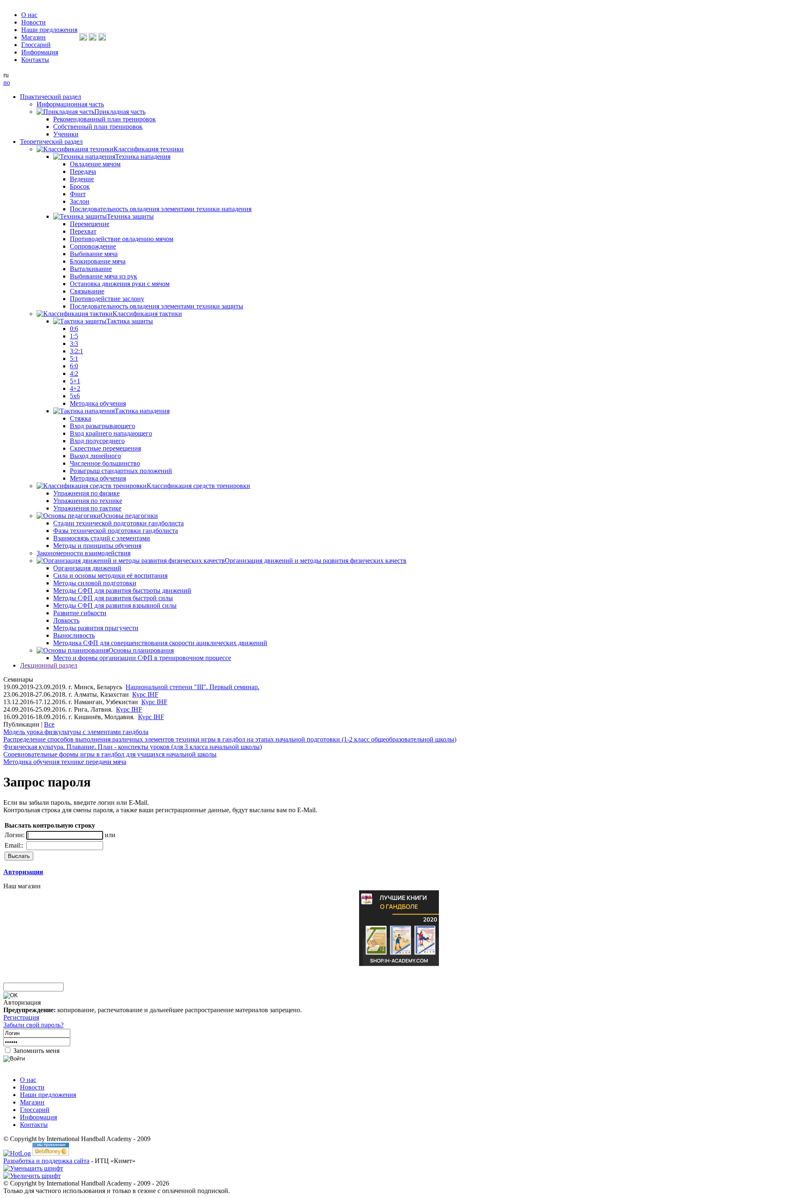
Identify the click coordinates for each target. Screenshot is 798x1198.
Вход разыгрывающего (102, 425)
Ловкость (66, 620)
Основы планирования (141, 650)
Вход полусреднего (97, 440)
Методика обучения (98, 403)
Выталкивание (91, 268)
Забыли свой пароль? (33, 1024)
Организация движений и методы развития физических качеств (315, 560)
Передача (83, 171)
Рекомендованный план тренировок (104, 119)
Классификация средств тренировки (198, 485)
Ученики (66, 134)
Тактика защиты (129, 321)
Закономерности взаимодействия (84, 553)
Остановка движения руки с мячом (120, 283)
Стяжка (80, 418)
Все (49, 724)
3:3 (74, 343)
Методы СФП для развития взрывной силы (115, 605)
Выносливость (74, 635)
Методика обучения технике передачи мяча (64, 761)
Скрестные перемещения (105, 448)
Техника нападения (142, 156)
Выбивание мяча (94, 253)
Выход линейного (95, 455)
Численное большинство (105, 463)
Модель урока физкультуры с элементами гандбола (75, 731)
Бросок (80, 186)
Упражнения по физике (86, 493)
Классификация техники (148, 149)
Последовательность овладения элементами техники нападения (160, 208)
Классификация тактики (147, 313)
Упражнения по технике (87, 500)
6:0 (74, 366)
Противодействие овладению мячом (121, 238)
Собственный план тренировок (98, 126)
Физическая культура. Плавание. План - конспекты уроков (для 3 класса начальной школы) (132, 746)
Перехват (83, 231)
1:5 (74, 336)
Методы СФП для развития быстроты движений (122, 590)
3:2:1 (76, 351)
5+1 (75, 381)
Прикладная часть (119, 111)
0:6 (74, 328)
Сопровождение (93, 246)
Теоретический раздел (51, 141)
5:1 (74, 358)
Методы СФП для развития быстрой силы (113, 597)
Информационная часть (70, 104)
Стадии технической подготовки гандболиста (118, 523)
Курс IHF (145, 694)
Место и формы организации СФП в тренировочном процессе (142, 657)
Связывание (87, 291)
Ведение (82, 178)
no (6, 82)
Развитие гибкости (79, 612)
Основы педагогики (129, 515)
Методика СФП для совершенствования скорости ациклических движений (160, 642)
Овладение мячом (95, 164)
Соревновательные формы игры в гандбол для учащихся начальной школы (110, 754)
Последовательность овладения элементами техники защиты (156, 306)
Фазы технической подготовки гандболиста (115, 530)
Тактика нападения (142, 410)
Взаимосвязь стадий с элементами (101, 538)
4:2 (74, 373)
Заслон (79, 201)
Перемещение (89, 223)
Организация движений (87, 568)
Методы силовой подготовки (94, 583)
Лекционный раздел (48, 665)
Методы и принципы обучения (97, 545)
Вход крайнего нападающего (111, 433)
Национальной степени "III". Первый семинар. (192, 686)
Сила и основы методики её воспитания (110, 575)
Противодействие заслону (107, 298)
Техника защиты (130, 216)
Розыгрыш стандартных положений (121, 470)
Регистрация (21, 1017)
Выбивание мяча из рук (103, 276)
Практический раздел (50, 96)
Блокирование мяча (98, 261)
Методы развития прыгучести (95, 627)
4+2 (75, 388)
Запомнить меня (35, 1050)
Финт (78, 193)
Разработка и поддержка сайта (46, 1160)
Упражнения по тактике (87, 508)
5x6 (75, 395)
